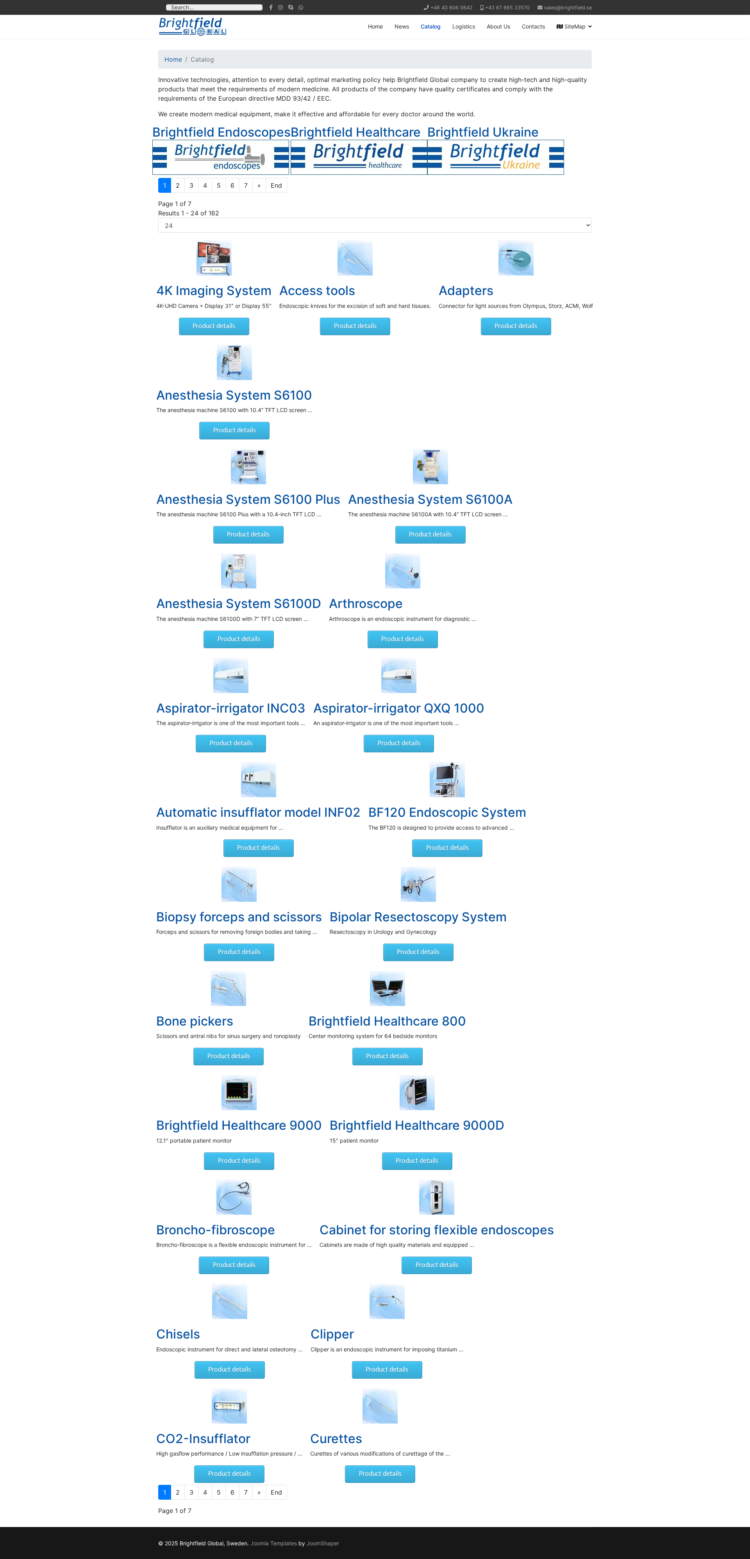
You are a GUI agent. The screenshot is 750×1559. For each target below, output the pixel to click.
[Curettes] (380, 1406)
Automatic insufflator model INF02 (258, 812)
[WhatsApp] (300, 7)
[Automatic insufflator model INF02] (258, 779)
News (402, 26)
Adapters (466, 290)
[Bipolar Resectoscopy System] (418, 884)
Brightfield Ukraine (483, 132)
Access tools (317, 290)
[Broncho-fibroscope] (234, 1197)
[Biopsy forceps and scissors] (239, 884)
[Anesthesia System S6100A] (430, 466)
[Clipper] (386, 1301)
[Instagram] (280, 7)
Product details (214, 326)
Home (375, 26)
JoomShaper (323, 1543)
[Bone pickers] (228, 988)
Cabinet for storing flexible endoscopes (437, 1229)
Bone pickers (194, 1021)
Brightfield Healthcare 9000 (239, 1125)
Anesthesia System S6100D (238, 603)
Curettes (336, 1438)
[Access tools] (355, 258)
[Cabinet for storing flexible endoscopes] (436, 1197)
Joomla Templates (273, 1543)
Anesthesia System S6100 (234, 395)
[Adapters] (516, 258)
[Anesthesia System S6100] (234, 362)
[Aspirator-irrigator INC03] (231, 675)
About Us (498, 26)
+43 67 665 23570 (507, 8)
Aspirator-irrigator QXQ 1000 (398, 708)
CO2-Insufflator (203, 1438)
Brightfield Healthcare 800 (387, 1021)
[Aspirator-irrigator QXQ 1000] (398, 675)
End (276, 185)
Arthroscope (366, 603)
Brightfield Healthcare (356, 132)
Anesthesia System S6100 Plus (248, 499)
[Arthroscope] (402, 570)
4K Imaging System (213, 290)
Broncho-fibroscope (215, 1229)
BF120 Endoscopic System (447, 812)
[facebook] (271, 7)
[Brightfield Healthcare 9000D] (417, 1092)
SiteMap (574, 26)
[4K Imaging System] (214, 258)
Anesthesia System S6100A (430, 499)
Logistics (463, 26)
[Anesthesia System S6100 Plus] (248, 466)
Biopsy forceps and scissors (239, 916)
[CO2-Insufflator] (229, 1406)
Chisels (178, 1334)
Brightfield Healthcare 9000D (417, 1125)
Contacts (533, 26)
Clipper (332, 1334)
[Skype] (290, 7)
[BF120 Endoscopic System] (447, 779)
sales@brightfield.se (568, 8)
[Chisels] (229, 1301)
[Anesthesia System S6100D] (238, 570)
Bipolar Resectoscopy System (418, 916)
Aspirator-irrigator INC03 (230, 708)
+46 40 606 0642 (451, 8)
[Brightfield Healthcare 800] (387, 988)
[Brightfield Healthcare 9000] (239, 1092)
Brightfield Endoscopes (221, 132)
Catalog (431, 26)
